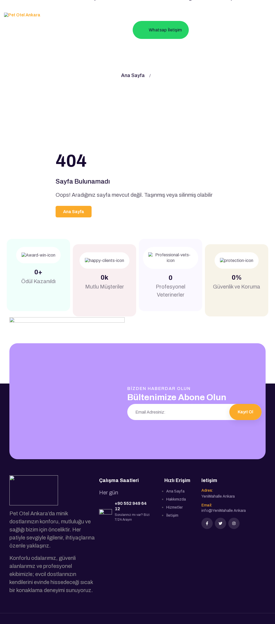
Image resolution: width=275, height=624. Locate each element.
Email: (206, 505)
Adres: (207, 490)
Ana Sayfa (133, 75)
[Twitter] (220, 523)
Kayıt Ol (245, 412)
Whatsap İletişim (165, 30)
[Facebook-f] (207, 523)
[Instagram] (234, 523)
